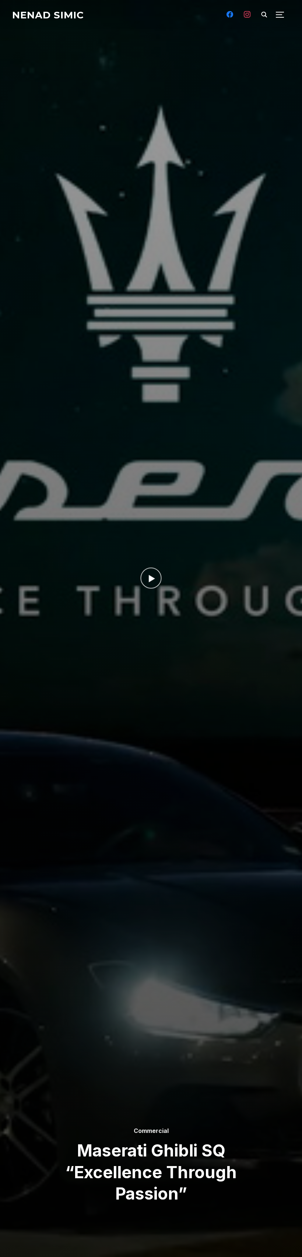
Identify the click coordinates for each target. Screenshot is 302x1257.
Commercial (151, 1130)
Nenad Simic (48, 15)
